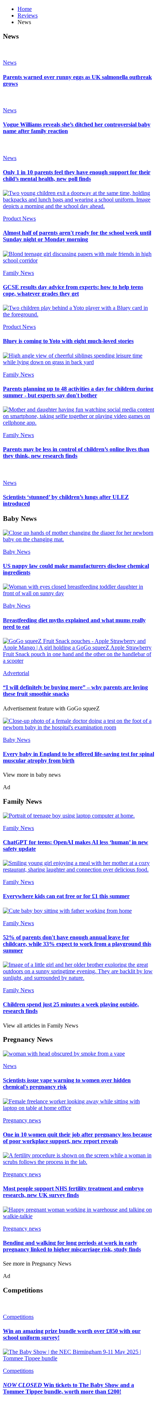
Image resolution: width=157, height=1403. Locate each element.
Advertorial (16, 673)
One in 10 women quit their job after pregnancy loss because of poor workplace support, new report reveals (77, 1137)
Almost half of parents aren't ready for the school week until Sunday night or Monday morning (77, 236)
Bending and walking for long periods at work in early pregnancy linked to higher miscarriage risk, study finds (72, 1246)
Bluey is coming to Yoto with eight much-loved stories (68, 341)
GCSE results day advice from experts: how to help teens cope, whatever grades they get (73, 290)
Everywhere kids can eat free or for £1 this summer (66, 896)
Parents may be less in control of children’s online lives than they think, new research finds (76, 452)
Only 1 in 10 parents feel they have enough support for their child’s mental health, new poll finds (76, 175)
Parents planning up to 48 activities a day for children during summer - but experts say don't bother (78, 392)
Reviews (28, 15)
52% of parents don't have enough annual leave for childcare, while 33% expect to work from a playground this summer (77, 944)
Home (25, 9)
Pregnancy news (22, 1120)
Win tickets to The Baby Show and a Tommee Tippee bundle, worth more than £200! (68, 1388)
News (9, 62)
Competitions (18, 1317)
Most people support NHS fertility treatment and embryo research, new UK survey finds (73, 1191)
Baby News (16, 552)
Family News (18, 273)
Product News (19, 218)
